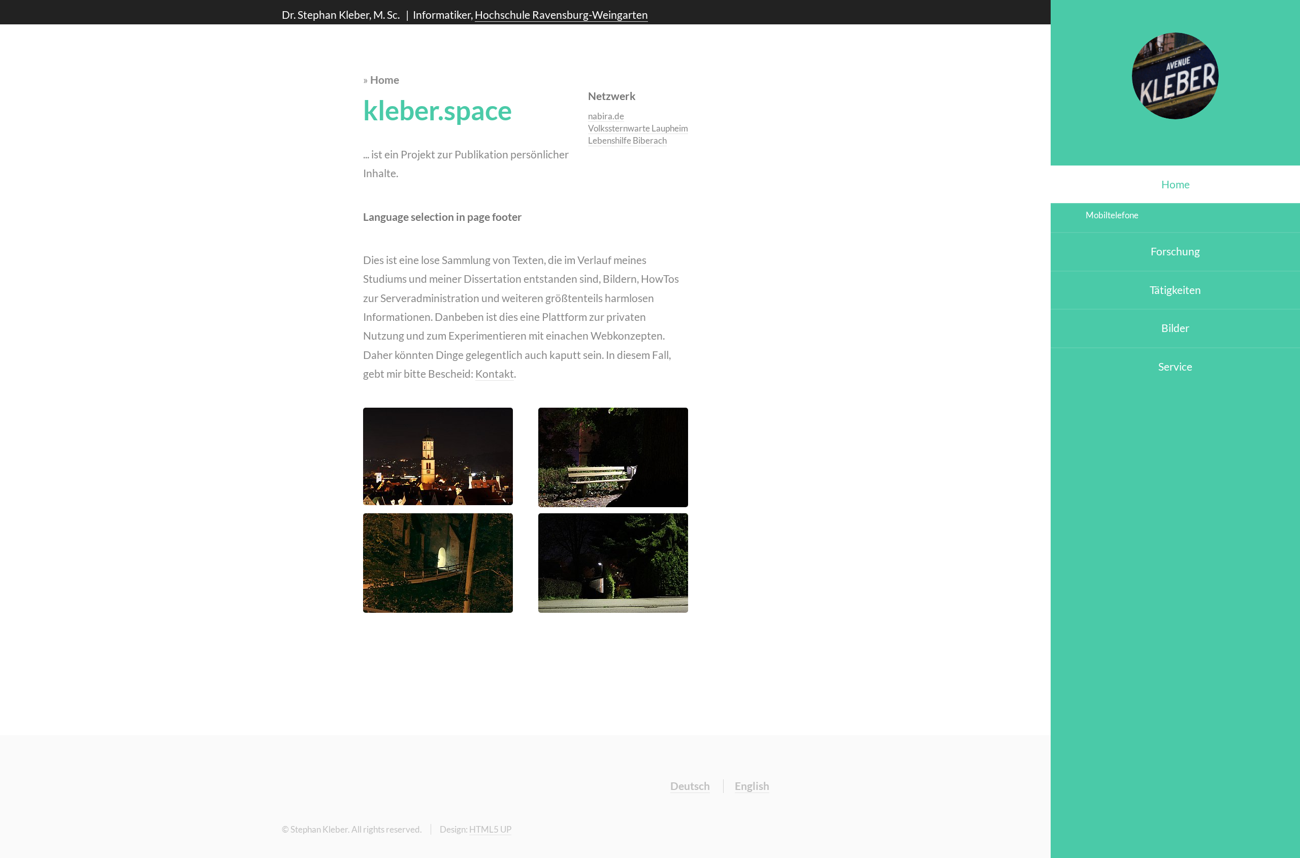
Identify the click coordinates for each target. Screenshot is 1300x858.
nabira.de (606, 116)
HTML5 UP (490, 829)
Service (1175, 366)
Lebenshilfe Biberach (627, 140)
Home (1175, 184)
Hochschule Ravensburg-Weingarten (561, 14)
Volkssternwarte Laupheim (638, 128)
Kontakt (494, 373)
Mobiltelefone (1112, 215)
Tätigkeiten (1175, 289)
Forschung (1175, 251)
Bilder (1175, 328)
